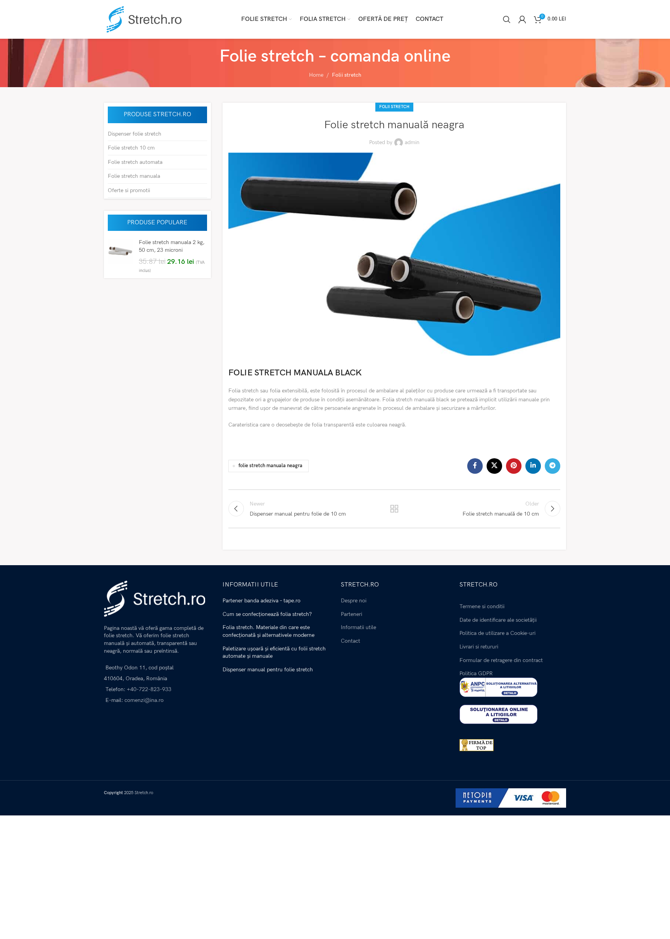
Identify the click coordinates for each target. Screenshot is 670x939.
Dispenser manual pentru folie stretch (268, 669)
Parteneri (351, 614)
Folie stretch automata (135, 162)
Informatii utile (358, 627)
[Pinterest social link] (513, 466)
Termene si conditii (481, 606)
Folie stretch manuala (134, 176)
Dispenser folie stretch (134, 134)
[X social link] (494, 466)
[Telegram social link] (552, 466)
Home (316, 75)
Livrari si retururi (478, 646)
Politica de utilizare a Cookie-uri (497, 633)
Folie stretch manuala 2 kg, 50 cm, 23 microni (171, 246)
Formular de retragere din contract (501, 660)
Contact (350, 641)
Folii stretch (346, 75)
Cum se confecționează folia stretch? (267, 614)
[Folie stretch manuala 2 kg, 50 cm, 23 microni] (120, 256)
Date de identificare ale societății (498, 620)
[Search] (507, 19)
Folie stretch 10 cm (131, 147)
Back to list (394, 508)
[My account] (522, 19)
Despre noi (353, 600)
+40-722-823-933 (149, 689)
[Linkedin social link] (533, 466)
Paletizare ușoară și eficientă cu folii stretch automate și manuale (274, 652)
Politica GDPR (476, 673)
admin (412, 142)
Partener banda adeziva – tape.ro (261, 600)
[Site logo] (142, 18)
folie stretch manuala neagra (270, 466)
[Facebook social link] (475, 466)
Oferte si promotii (129, 190)
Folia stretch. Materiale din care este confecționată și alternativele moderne (268, 631)
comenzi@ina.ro (143, 700)
